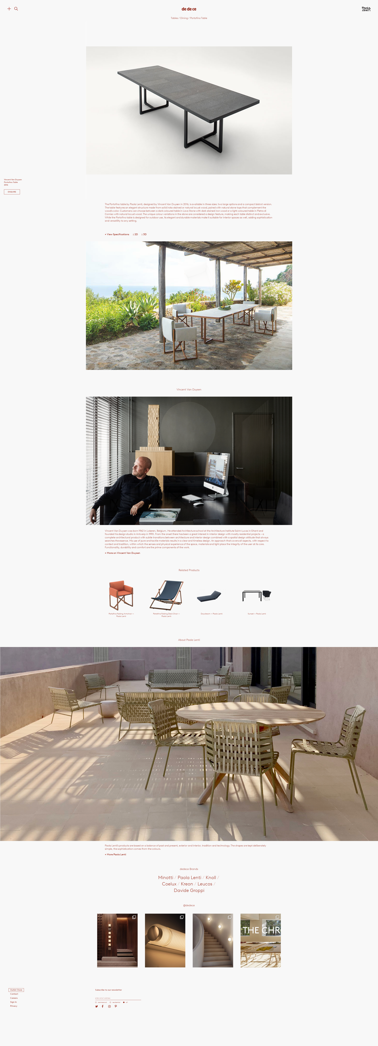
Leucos (205, 884)
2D (135, 234)
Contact (14, 994)
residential (116, 1002)
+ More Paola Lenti (115, 854)
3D (144, 234)
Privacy (13, 1006)
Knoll (211, 877)
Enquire (12, 192)
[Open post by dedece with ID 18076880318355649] (117, 940)
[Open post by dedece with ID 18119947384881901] (261, 940)
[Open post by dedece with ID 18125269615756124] (213, 940)
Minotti (165, 877)
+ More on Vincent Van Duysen (122, 552)
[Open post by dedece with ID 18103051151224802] (165, 940)
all (127, 1002)
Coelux (169, 884)
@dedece (189, 905)
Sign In (13, 1002)
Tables (174, 18)
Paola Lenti (189, 877)
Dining (184, 18)
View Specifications (117, 234)
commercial (102, 1002)
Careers (14, 998)
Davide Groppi (189, 890)
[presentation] (127, 110)
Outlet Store (16, 990)
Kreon (187, 884)
